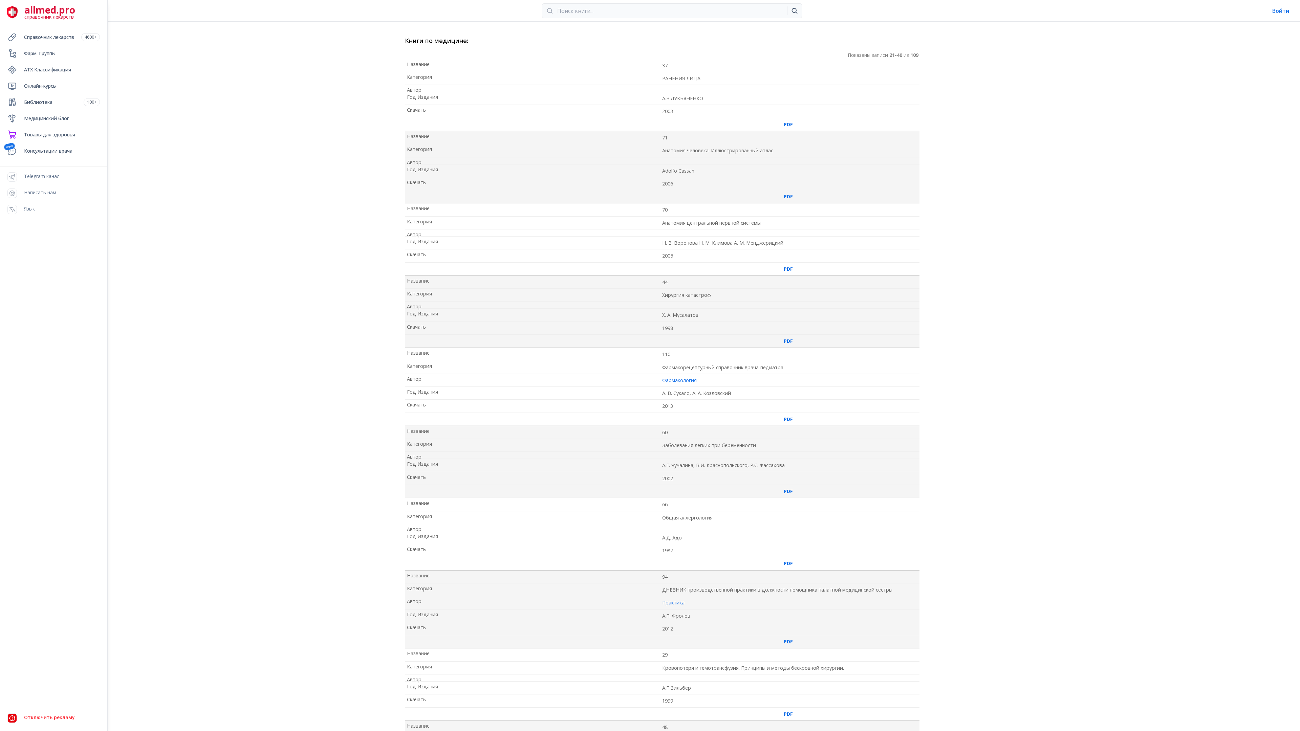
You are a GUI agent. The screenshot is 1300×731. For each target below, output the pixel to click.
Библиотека (60, 102)
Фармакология (679, 380)
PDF (788, 124)
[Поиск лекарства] (794, 11)
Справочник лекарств (60, 37)
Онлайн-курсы (40, 86)
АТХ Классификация (47, 69)
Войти (1280, 11)
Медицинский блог (46, 118)
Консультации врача (48, 151)
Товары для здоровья (49, 134)
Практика (673, 602)
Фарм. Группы (40, 53)
